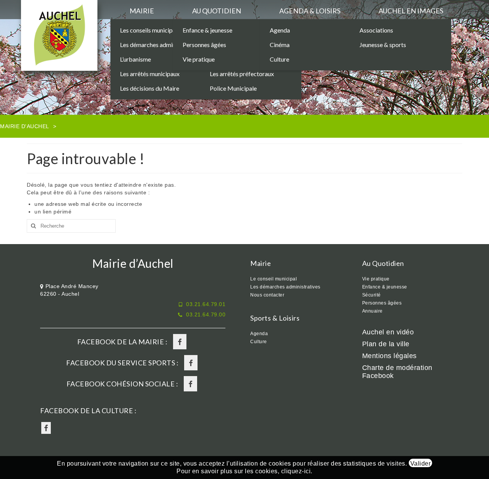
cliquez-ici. (297, 471)
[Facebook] (179, 341)
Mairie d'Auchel (24, 126)
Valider (420, 463)
